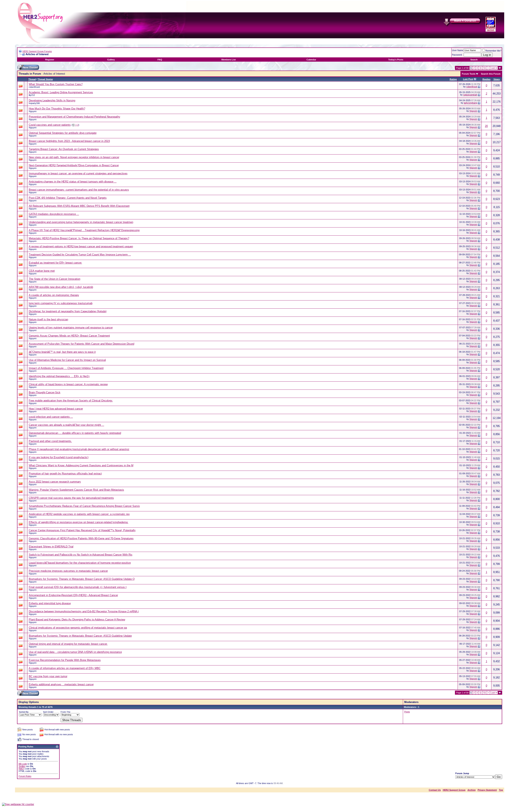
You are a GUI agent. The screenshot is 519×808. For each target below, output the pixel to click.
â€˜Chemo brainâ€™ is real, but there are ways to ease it (62, 351)
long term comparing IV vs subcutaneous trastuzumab (60, 303)
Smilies (22, 766)
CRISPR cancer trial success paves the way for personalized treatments (71, 497)
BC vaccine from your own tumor (48, 676)
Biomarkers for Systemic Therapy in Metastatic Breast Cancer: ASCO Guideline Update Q (82, 579)
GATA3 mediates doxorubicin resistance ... (54, 214)
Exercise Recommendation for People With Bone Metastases (65, 660)
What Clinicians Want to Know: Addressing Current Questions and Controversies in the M (81, 465)
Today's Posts (395, 59)
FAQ (160, 59)
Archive (472, 790)
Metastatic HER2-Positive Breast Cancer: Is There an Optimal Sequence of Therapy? (79, 238)
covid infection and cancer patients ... (51, 416)
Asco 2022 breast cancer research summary (55, 481)
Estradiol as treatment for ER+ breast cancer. (55, 262)
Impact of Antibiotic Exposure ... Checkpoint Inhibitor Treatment (66, 368)
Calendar (311, 59)
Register (49, 59)
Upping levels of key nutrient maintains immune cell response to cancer (71, 327)
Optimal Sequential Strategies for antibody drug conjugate (63, 132)
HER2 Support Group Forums (37, 51)
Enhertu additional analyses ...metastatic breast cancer (61, 684)
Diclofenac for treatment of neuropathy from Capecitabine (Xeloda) (67, 311)
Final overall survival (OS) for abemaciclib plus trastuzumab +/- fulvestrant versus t (78, 587)
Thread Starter (45, 79)
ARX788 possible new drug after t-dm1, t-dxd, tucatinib (61, 287)
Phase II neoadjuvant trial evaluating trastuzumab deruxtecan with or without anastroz (79, 449)
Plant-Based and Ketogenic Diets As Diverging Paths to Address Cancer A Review (77, 619)
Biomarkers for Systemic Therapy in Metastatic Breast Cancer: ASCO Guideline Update (80, 635)
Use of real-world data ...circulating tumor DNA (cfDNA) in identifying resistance (75, 651)
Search (474, 59)
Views (496, 79)
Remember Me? (493, 50)
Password (457, 55)
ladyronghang (470, 103)
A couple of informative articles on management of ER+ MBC (65, 668)
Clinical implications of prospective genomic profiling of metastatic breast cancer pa (78, 627)
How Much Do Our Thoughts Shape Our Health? (57, 108)
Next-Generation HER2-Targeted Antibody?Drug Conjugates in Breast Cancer (74, 165)
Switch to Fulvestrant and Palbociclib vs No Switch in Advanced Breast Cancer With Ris (80, 554)
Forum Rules (25, 776)
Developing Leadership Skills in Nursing (52, 100)
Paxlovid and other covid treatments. (50, 441)
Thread (32, 79)
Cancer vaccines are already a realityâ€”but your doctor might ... (66, 424)
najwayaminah (470, 94)
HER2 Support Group (454, 790)
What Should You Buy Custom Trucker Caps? (56, 84)
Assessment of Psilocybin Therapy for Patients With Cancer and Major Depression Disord (81, 343)
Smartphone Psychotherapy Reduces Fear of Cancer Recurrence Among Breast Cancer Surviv (84, 506)
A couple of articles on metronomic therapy (54, 295)
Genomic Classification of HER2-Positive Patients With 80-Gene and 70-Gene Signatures (81, 538)
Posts (407, 711)
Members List (228, 59)
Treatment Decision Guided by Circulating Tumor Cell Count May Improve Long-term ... (80, 254)
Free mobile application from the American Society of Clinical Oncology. (71, 400)
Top (501, 790)
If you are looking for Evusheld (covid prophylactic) (58, 457)
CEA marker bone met (42, 270)
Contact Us (435, 790)
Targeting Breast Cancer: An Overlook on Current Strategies (64, 149)
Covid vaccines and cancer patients (50, 124)
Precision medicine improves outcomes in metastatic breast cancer (68, 570)
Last (494, 68)
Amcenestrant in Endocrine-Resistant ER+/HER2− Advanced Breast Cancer (73, 595)
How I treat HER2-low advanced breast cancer (56, 408)
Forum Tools (468, 74)
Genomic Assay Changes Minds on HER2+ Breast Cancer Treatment (69, 335)
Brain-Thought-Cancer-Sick (44, 392)
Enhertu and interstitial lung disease (50, 603)
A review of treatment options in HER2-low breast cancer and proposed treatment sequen (81, 246)
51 (485, 68)
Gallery (111, 59)
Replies (486, 79)
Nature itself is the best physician (48, 319)
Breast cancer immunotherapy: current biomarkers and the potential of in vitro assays (79, 189)
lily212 (32, 95)
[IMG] (21, 768)
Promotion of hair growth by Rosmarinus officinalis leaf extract (65, 473)
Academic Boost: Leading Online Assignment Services (61, 92)
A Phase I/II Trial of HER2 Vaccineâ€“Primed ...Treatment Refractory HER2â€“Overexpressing (84, 230)
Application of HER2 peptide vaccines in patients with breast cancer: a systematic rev (79, 514)
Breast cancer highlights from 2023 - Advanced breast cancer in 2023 (69, 141)
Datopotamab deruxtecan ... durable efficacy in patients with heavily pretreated (75, 433)
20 (486, 126)
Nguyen (32, 111)
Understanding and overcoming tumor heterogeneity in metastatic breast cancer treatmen (81, 222)
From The (65, 712)
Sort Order (48, 712)
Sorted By (24, 712)
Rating (453, 79)
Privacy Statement (487, 790)
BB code (23, 764)
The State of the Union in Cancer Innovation (54, 278)
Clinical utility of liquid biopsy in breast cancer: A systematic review (68, 384)
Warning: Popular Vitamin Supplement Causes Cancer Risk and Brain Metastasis (76, 489)
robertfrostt (34, 87)
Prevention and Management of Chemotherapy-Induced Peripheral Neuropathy (74, 116)
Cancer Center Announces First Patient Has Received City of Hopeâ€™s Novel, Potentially (82, 530)
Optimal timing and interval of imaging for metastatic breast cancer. (68, 643)
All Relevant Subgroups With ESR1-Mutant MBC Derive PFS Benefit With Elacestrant (79, 205)
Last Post (468, 79)
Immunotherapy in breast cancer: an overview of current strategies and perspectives (78, 173)
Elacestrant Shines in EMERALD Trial (51, 546)
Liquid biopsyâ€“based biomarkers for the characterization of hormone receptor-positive (80, 562)
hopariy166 (34, 103)
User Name (457, 50)
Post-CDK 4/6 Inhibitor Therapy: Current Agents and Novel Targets (68, 197)
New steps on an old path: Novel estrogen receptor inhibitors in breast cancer (74, 157)
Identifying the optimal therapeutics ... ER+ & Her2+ (59, 376)
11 (480, 68)
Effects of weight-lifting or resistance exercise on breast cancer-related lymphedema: (78, 522)
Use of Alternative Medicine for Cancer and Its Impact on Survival (67, 360)
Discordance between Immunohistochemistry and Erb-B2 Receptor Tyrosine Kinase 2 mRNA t (84, 611)
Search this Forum (491, 74)
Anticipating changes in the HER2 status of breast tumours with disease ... (73, 181)
